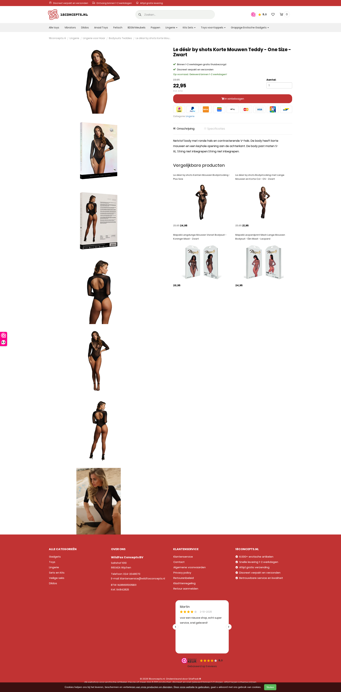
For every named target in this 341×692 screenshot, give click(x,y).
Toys (52, 562)
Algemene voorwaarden (189, 567)
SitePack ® (194, 678)
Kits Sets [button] (188, 27)
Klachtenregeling (184, 583)
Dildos (85, 27)
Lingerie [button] (171, 27)
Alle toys (54, 27)
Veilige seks (56, 578)
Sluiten (270, 687)
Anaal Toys (101, 27)
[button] (140, 15)
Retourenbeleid (183, 578)
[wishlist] (273, 14)
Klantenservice (183, 556)
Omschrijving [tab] (185, 129)
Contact (179, 562)
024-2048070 (131, 574)
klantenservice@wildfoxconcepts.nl (142, 578)
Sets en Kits (56, 572)
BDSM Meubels (136, 27)
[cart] (281, 15)
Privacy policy (182, 572)
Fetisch (117, 27)
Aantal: (271, 80)
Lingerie (190, 116)
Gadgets (55, 556)
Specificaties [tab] (216, 129)
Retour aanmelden (185, 588)
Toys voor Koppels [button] (212, 27)
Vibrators (70, 27)
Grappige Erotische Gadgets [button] (249, 27)
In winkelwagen (234, 99)
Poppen (155, 27)
